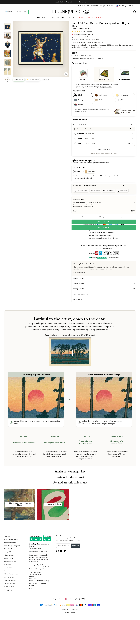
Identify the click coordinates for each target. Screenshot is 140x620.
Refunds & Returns (9, 555)
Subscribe (75, 545)
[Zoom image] (66, 74)
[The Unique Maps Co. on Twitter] (65, 551)
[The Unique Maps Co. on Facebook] (61, 551)
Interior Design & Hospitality (12, 545)
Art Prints (42, 17)
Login (30, 589)
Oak (100, 100)
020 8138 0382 (36, 548)
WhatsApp (115, 238)
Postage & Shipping (9, 552)
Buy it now (103, 227)
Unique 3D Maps (9, 549)
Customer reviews (9, 577)
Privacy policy (8, 589)
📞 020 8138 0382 (84, 5)
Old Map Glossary (9, 583)
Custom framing (8, 567)
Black (80, 95)
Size (103, 124)
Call (107, 238)
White (122, 100)
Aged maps (7, 564)
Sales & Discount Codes (11, 574)
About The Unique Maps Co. (12, 539)
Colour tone (79, 167)
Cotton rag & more (9, 571)
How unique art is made (80, 294)
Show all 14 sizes (104, 149)
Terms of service (8, 593)
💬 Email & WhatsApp (98, 5)
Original (77, 171)
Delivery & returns (78, 283)
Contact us (7, 536)
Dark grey (81, 100)
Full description (95, 47)
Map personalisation (10, 561)
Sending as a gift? (78, 278)
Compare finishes (106, 86)
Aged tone (91, 171)
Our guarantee (77, 299)
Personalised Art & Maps (90, 17)
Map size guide (8, 558)
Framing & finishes (78, 288)
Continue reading (79, 272)
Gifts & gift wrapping (10, 580)
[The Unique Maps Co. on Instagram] (57, 551)
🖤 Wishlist (110, 5)
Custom (80, 104)
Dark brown (103, 95)
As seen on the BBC (10, 586)
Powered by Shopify (70, 612)
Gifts (71, 17)
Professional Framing (10, 542)
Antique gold (124, 95)
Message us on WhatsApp (39, 551)
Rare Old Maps (58, 17)
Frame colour (79, 91)
